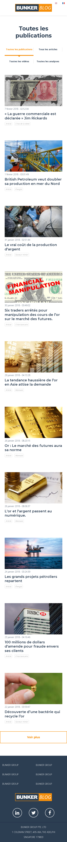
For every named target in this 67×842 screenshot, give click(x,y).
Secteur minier (21, 254)
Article (8, 123)
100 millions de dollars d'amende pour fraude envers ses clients (32, 646)
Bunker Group (10, 765)
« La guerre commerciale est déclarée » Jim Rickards (30, 116)
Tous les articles (48, 49)
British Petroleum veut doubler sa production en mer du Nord (33, 181)
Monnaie (19, 390)
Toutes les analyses (48, 61)
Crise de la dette (22, 123)
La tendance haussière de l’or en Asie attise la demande (31, 382)
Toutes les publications (19, 49)
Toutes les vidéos (19, 61)
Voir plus (33, 737)
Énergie (18, 189)
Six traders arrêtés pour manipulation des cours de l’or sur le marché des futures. (32, 314)
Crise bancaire (21, 324)
